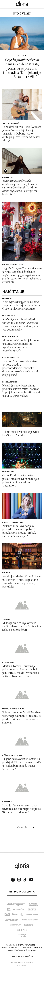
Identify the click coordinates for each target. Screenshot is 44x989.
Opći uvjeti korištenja (30, 947)
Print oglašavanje (16, 950)
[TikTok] (25, 879)
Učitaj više (22, 827)
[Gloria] (22, 4)
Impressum (10, 945)
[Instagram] (19, 879)
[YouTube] (31, 879)
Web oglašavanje (9, 947)
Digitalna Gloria (24, 891)
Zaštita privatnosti (27, 945)
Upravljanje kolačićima (22, 956)
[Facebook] (13, 880)
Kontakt (32, 950)
